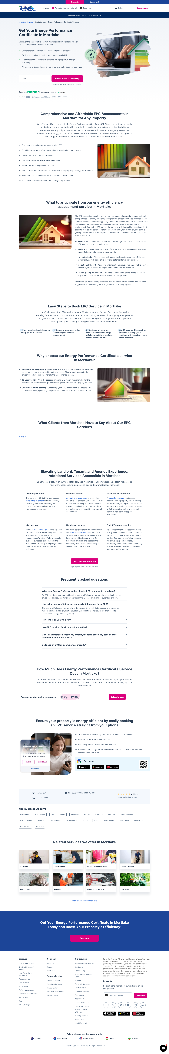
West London (56, 820)
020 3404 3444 (42, 798)
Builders (78, 980)
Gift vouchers (24, 983)
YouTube (128, 1005)
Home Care (79, 1019)
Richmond (75, 814)
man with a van (40, 530)
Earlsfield (40, 826)
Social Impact (24, 986)
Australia (38, 1038)
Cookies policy (52, 995)
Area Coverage (24, 1005)
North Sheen (40, 814)
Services (46, 8)
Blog (20, 1001)
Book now (84, 938)
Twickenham (109, 820)
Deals (85, 8)
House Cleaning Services (84, 963)
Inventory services (82, 991)
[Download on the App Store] (83, 767)
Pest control (79, 995)
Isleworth (42, 820)
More (90, 8)
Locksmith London (82, 1002)
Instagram (135, 1005)
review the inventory (35, 501)
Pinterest (120, 1005)
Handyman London (82, 1006)
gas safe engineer (116, 498)
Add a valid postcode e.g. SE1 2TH (32, 90)
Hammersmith (127, 814)
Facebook (106, 1005)
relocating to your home (76, 498)
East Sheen (24, 814)
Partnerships (23, 997)
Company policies (53, 980)
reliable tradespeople (79, 532)
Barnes (62, 814)
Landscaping (80, 971)
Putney (87, 814)
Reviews (50, 967)
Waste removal (80, 988)
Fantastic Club (60, 8)
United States (88, 1038)
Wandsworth (72, 820)
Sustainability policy (54, 984)
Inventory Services (26, 22)
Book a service (142, 8)
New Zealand (62, 1038)
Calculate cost (117, 697)
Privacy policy (52, 988)
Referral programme (26, 990)
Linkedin (143, 1005)
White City (138, 820)
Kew (52, 814)
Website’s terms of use (55, 991)
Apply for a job (73, 8)
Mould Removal (81, 1023)
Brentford (112, 814)
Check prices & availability (84, 561)
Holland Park (25, 826)
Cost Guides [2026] (26, 963)
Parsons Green (26, 820)
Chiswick (99, 814)
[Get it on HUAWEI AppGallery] (112, 767)
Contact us (51, 971)
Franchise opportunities (28, 994)
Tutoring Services (81, 1016)
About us (50, 963)
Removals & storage (82, 984)
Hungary (113, 1038)
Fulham (85, 820)
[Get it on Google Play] (98, 767)
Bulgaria (135, 1038)
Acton (96, 820)
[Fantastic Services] (27, 8)
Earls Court (124, 820)
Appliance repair (81, 999)
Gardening (79, 967)
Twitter (113, 1005)
